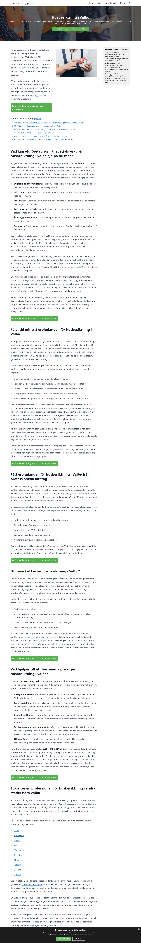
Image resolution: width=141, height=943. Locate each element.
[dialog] (70, 935)
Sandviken (19, 835)
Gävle (16, 830)
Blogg (122, 3)
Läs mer (90, 934)
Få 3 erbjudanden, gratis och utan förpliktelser (70, 29)
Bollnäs (17, 869)
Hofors (17, 840)
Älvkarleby (19, 860)
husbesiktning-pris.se (35, 637)
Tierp (16, 845)
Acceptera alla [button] (64, 939)
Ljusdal (17, 874)
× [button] (139, 929)
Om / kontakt (111, 3)
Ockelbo (18, 855)
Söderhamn (19, 850)
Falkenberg (19, 864)
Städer (99, 3)
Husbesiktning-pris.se (22, 3)
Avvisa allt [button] (78, 939)
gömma (38, 119)
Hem (91, 3)
